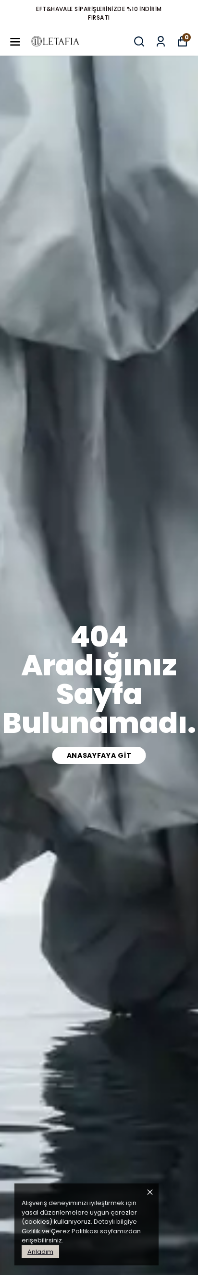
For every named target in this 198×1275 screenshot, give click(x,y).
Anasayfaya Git (99, 755)
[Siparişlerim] (161, 41)
